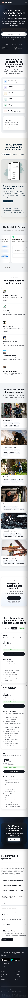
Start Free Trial (14, 654)
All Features (4, 974)
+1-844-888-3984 (5, 963)
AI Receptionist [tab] (6, 154)
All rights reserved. (12, 989)
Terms (7, 991)
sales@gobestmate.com (7, 966)
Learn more (8, 201)
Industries (3, 976)
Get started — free (14, 598)
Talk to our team (7, 939)
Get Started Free (14, 839)
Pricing (3, 979)
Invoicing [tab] (15, 154)
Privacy (3, 991)
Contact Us (17, 976)
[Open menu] (25, 2)
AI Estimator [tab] (22, 154)
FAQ (2, 982)
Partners (17, 974)
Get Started (17, 982)
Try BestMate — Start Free (14, 34)
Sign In (16, 979)
